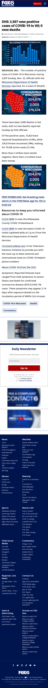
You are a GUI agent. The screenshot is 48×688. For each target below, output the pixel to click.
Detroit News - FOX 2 (9, 591)
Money (5, 476)
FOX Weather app (28, 454)
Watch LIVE (28, 507)
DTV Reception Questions (27, 604)
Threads (5, 557)
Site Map (5, 470)
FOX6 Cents (6, 482)
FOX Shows (26, 535)
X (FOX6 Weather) (8, 570)
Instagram (5, 552)
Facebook (5, 549)
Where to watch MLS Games (29, 653)
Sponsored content (9, 624)
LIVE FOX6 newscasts (30, 514)
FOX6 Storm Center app (29, 446)
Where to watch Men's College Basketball (30, 637)
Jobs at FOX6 (27, 589)
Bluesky (4, 560)
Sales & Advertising (7, 612)
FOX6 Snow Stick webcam (28, 466)
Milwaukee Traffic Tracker (28, 501)
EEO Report (26, 592)
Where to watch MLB (30, 624)
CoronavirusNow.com (13, 246)
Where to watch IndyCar (28, 632)
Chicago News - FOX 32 (9, 582)
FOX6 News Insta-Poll (10, 460)
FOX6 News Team (28, 587)
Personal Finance (8, 487)
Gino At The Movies (29, 497)
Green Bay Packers (9, 514)
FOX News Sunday (28, 532)
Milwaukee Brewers (9, 511)
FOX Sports (26, 527)
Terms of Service (25, 381)
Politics (4, 458)
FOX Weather (27, 457)
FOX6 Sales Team (8, 616)
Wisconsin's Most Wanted (8, 446)
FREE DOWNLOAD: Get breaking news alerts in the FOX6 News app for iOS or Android (24, 201)
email (34, 665)
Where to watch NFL (29, 616)
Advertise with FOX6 (9, 619)
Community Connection (26, 558)
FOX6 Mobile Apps (28, 584)
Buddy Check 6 (27, 552)
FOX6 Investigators (9, 450)
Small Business (7, 493)
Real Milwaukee (27, 487)
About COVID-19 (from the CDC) (19, 267)
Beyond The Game (8, 516)
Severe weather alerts (30, 442)
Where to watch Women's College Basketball (28, 642)
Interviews (26, 492)
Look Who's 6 (27, 484)
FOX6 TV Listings (28, 519)
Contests (25, 579)
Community (28, 540)
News (4, 439)
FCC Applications (28, 597)
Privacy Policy (26, 379)
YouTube (5, 547)
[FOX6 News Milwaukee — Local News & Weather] (8, 3)
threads (26, 665)
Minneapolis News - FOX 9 (9, 587)
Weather (26, 439)
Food (24, 495)
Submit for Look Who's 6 (30, 480)
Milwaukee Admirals (9, 519)
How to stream (27, 511)
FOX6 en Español (8, 468)
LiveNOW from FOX (29, 522)
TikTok (4, 555)
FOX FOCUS (6, 622)
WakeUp (26, 476)
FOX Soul (25, 530)
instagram (22, 665)
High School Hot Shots (10, 522)
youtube (30, 665)
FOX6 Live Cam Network (27, 451)
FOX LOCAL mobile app (9, 464)
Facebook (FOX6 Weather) (8, 566)
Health (33, 303)
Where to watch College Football (28, 620)
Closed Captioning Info (30, 600)
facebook (13, 665)
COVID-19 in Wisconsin (36, 34)
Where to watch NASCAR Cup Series (29, 627)
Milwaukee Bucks (8, 524)
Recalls (4, 485)
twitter (17, 665)
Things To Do (27, 544)
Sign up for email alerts (30, 581)
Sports (5, 507)
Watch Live (37, 4)
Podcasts (5, 455)
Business (5, 490)
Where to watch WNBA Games (30, 648)
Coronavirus (9, 310)
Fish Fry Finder (27, 549)
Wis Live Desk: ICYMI (29, 516)
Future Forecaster (28, 462)
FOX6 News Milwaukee (21, 34)
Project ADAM (27, 555)
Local (4, 442)
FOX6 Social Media (7, 542)
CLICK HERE (8, 219)
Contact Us (27, 575)
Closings (25, 460)
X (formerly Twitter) (9, 563)
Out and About (27, 489)
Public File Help (27, 595)
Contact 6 (5, 479)
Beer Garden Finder (29, 547)
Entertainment (7, 452)
